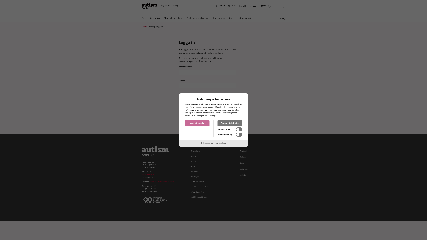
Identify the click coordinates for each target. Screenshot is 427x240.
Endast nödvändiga (230, 123)
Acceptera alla (197, 123)
